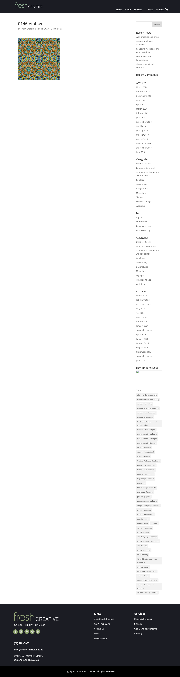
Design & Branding (143, 619)
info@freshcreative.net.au (28, 649)
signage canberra (144, 510)
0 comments (56, 28)
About (128, 9)
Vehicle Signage (143, 201)
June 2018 (140, 152)
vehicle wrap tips (143, 550)
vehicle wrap (142, 546)
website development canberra (145, 586)
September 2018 (144, 147)
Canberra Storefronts (146, 168)
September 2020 (144, 122)
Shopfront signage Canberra (148, 505)
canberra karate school (146, 413)
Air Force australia (150, 395)
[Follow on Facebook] (15, 631)
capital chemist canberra (147, 434)
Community (141, 184)
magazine (141, 483)
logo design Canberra (145, 479)
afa (138, 395)
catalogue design (144, 447)
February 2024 (143, 91)
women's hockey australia (147, 592)
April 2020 (141, 126)
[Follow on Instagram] (21, 631)
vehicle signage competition (148, 541)
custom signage (143, 456)
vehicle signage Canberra (147, 537)
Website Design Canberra (147, 580)
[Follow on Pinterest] (26, 631)
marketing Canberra (145, 492)
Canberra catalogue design (147, 408)
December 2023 (143, 96)
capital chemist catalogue (147, 438)
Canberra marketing (145, 417)
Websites (140, 206)
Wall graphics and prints (147, 37)
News (150, 9)
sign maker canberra (145, 514)
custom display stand (145, 452)
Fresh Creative (27, 28)
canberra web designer (146, 429)
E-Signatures (142, 188)
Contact (160, 9)
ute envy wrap (142, 523)
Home (119, 9)
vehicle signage (143, 532)
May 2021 (140, 100)
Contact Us (99, 628)
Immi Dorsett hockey (145, 474)
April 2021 (141, 104)
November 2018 (143, 143)
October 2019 (142, 134)
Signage (140, 197)
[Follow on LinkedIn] (38, 631)
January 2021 (142, 117)
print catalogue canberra (147, 501)
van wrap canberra (144, 528)
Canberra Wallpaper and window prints (147, 423)
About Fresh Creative (104, 619)
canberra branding (144, 404)
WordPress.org (143, 230)
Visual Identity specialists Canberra (147, 561)
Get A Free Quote (102, 623)
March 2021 (141, 108)
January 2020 (142, 130)
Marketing (141, 193)
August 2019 (142, 139)
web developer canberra (146, 571)
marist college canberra (146, 487)
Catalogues (141, 180)
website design (143, 576)
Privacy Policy (100, 638)
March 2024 (141, 87)
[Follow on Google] (32, 631)
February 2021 (143, 113)
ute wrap (154, 523)
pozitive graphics (143, 496)
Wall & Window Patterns (145, 628)
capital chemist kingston (146, 443)
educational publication (146, 465)
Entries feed (142, 221)
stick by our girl (143, 519)
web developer (143, 567)
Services (138, 9)
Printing (138, 633)
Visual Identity (142, 554)
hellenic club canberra (146, 470)
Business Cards (143, 163)
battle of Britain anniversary (148, 399)
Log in (139, 217)
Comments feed (143, 226)
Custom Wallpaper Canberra (148, 461)
